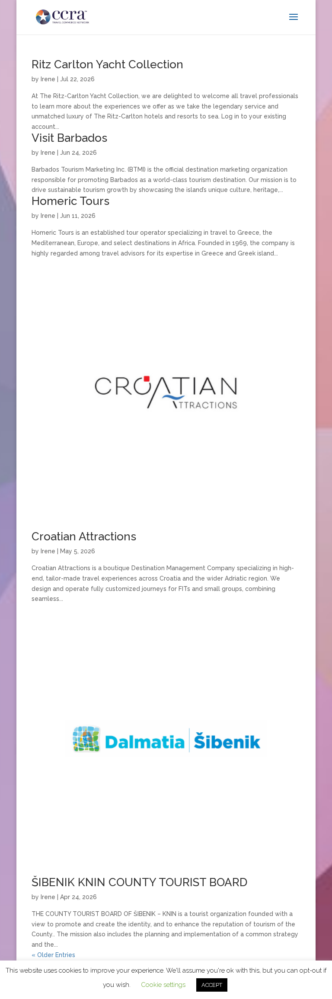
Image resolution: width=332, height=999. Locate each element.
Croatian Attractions (84, 536)
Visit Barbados (69, 137)
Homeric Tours (70, 201)
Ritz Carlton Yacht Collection (107, 64)
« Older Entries (53, 954)
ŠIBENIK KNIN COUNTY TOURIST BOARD (139, 882)
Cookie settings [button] (163, 985)
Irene (48, 79)
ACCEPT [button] (211, 985)
